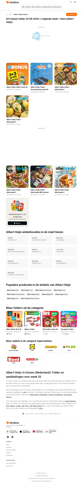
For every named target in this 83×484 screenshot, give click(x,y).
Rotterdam (43, 395)
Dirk (7, 406)
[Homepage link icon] (23, 413)
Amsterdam (34, 395)
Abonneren (72, 14)
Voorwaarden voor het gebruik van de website (41, 478)
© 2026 (41, 473)
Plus (27, 406)
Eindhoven (59, 395)
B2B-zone (9, 466)
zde (24, 392)
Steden (8, 453)
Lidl (30, 406)
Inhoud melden (11, 450)
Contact (8, 447)
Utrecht (51, 395)
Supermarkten (70, 401)
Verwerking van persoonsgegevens (41, 481)
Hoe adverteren (11, 463)
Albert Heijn (37, 406)
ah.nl (41, 408)
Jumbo (18, 406)
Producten (9, 455)
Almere (8, 397)
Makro (12, 406)
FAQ (7, 445)
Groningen (68, 395)
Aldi (23, 406)
